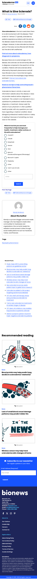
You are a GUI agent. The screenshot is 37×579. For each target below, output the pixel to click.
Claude (10, 138)
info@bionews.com (12, 507)
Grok (9, 149)
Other (9, 164)
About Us (5, 518)
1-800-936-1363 (12, 509)
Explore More (6, 534)
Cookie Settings (7, 552)
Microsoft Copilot (13, 157)
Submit (18, 184)
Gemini (10, 145)
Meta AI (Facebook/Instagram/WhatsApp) (19, 153)
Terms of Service (7, 549)
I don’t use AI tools (13, 168)
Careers (4, 527)
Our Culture (6, 521)
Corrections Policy (8, 541)
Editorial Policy (7, 543)
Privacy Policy (6, 546)
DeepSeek (11, 142)
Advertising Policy (8, 538)
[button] (28, 3)
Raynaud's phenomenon (10, 243)
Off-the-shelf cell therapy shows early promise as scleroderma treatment (18, 298)
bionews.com (12, 506)
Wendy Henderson (12, 14)
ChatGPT (11, 135)
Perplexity (11, 161)
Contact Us (5, 530)
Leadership (5, 524)
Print (8, 19)
